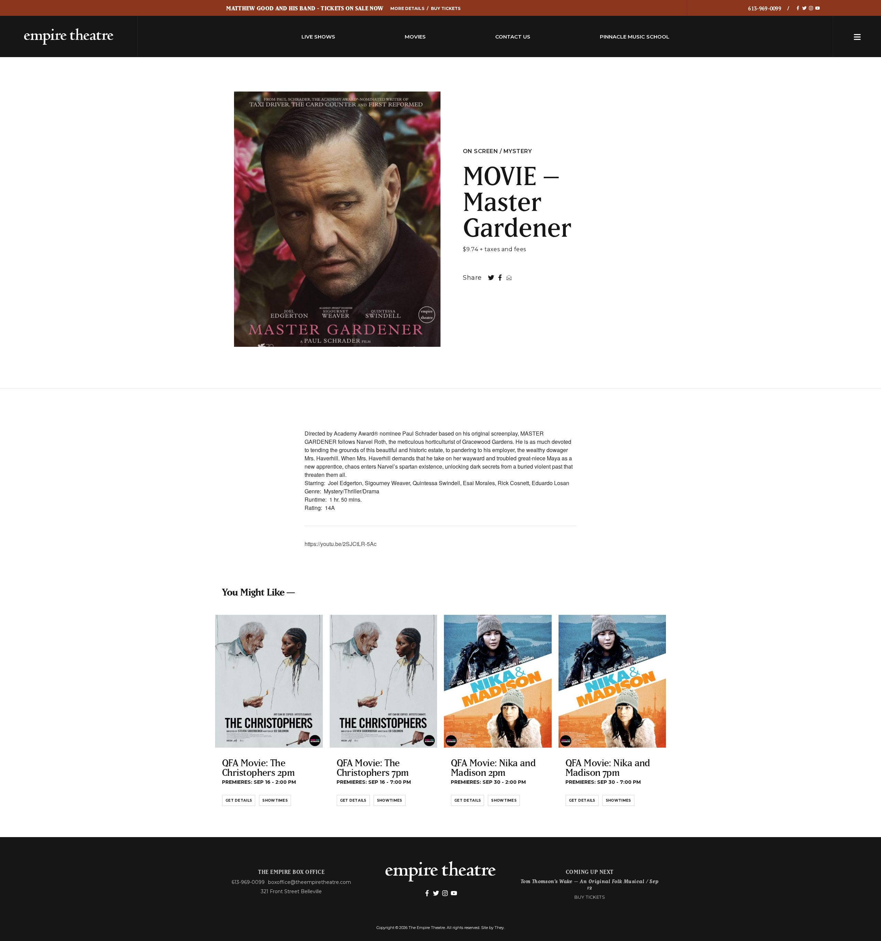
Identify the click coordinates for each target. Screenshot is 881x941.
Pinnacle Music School (634, 36)
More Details (407, 8)
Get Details (238, 800)
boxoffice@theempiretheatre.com (309, 882)
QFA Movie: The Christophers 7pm (373, 767)
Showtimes (275, 800)
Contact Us (512, 36)
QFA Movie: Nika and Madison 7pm (607, 767)
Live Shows (318, 36)
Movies (415, 36)
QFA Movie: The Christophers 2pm (258, 767)
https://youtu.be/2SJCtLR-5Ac (340, 544)
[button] (857, 36)
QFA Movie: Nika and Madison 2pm (493, 767)
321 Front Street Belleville (291, 891)
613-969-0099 (764, 8)
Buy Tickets (445, 8)
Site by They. (493, 927)
